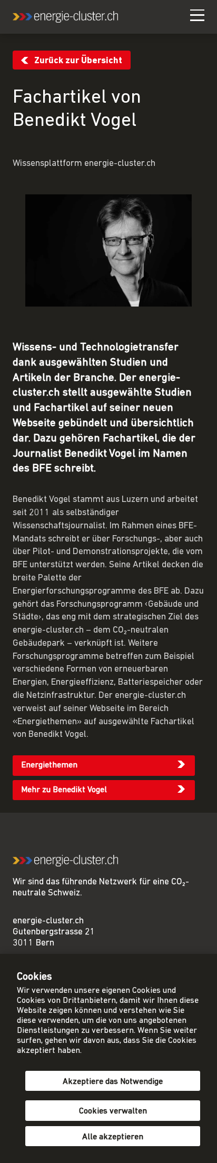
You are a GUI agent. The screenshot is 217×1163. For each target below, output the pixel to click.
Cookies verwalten (113, 1111)
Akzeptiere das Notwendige (113, 1082)
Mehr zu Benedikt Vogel (64, 790)
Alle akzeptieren (112, 1137)
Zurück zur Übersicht (78, 60)
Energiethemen (49, 765)
